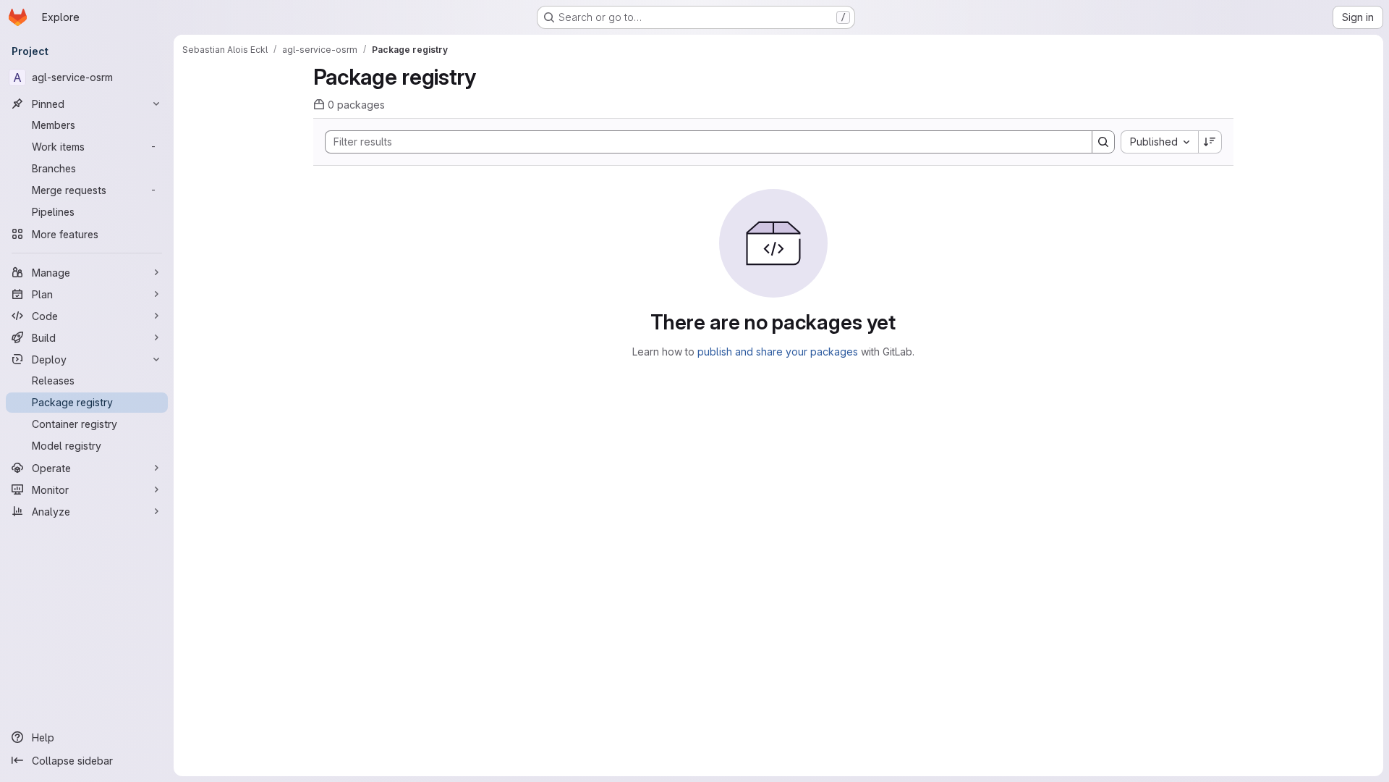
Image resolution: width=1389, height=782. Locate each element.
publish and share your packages (777, 351)
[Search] (1103, 142)
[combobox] (1159, 142)
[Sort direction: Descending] (1210, 142)
